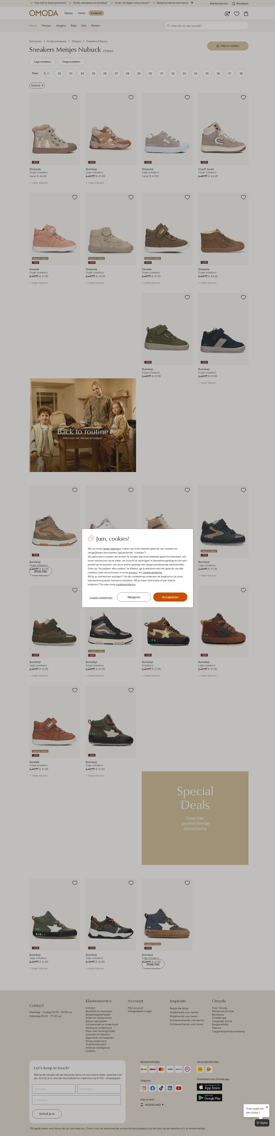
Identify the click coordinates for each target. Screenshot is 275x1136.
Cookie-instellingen (101, 597)
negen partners (112, 548)
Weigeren (133, 597)
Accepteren (170, 597)
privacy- (133, 572)
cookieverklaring (152, 572)
